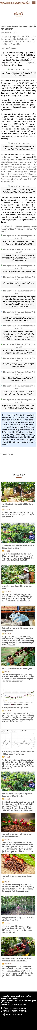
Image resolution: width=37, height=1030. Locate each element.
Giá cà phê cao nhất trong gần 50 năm (15, 708)
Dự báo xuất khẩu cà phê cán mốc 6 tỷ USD (17, 669)
